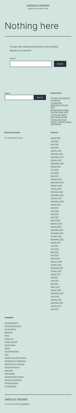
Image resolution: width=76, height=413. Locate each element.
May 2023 (54, 214)
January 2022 (56, 265)
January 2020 (56, 300)
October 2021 (56, 271)
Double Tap (9, 339)
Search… (13, 58)
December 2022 (57, 230)
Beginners (9, 332)
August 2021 (55, 274)
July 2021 (54, 277)
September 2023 (57, 201)
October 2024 (56, 179)
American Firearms (38, 5)
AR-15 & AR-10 (10, 329)
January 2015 (56, 306)
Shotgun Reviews (11, 383)
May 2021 (54, 284)
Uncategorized (10, 386)
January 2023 (56, 227)
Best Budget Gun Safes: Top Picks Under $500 (60, 111)
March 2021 (55, 287)
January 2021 (56, 290)
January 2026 (56, 151)
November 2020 (57, 293)
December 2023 (57, 192)
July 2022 (54, 246)
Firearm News (10, 345)
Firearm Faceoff (11, 342)
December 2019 (57, 303)
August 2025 (56, 166)
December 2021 (57, 268)
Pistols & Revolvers (12, 367)
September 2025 (57, 163)
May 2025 (54, 176)
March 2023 (55, 220)
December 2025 (57, 154)
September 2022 (57, 239)
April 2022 (55, 255)
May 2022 (54, 252)
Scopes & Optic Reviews (14, 377)
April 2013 (54, 309)
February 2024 (56, 185)
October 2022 (56, 236)
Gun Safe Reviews (12, 351)
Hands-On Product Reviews (15, 358)
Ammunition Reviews (13, 326)
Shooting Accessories (13, 380)
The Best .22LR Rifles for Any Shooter (60, 99)
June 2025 (55, 173)
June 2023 (55, 211)
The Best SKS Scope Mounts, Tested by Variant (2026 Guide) (61, 122)
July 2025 (54, 170)
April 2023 (55, 217)
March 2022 (55, 258)
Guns (7, 355)
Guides (7, 348)
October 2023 (56, 198)
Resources (9, 370)
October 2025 (56, 160)
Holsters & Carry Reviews (14, 364)
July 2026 (54, 141)
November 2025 (57, 157)
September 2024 (57, 182)
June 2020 (55, 296)
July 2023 (54, 208)
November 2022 (57, 233)
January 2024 (56, 189)
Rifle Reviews (10, 374)
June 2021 (55, 281)
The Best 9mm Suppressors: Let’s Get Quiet (59, 105)
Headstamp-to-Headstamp (15, 361)
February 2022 (56, 262)
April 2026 (55, 147)
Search (7, 93)
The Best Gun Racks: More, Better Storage (59, 116)
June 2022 (55, 249)
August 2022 (56, 242)
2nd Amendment (11, 323)
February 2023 (56, 223)
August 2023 (56, 204)
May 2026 (54, 144)
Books (7, 336)
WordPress (25, 404)
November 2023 (57, 195)
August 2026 (56, 138)
